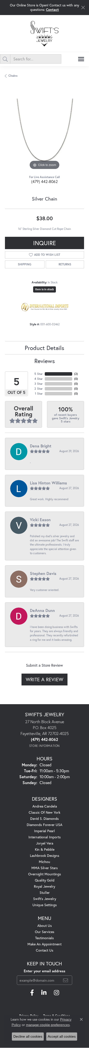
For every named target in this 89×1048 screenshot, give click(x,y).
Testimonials (44, 938)
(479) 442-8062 (44, 181)
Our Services (44, 931)
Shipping (24, 264)
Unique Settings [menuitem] (44, 904)
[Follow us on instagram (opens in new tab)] (56, 993)
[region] (44, 131)
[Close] (83, 7)
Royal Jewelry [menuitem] (44, 886)
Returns (65, 264)
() (76, 374)
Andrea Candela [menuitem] (44, 806)
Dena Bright (40, 445)
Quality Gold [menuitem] (44, 880)
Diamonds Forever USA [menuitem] (44, 824)
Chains (13, 75)
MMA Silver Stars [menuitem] (44, 867)
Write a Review (44, 679)
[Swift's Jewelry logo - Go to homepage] (44, 33)
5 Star (38, 374)
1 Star (39, 393)
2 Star (38, 388)
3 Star (38, 384)
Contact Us (44, 950)
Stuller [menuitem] (45, 892)
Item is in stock (44, 289)
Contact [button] (52, 9)
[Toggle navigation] (81, 59)
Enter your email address (44, 971)
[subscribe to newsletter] (65, 980)
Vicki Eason (40, 519)
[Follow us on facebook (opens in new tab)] (32, 993)
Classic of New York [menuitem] (44, 812)
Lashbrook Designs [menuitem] (44, 855)
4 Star (38, 379)
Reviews (44, 361)
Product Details (44, 348)
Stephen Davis (43, 573)
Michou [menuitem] (44, 861)
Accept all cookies (62, 1036)
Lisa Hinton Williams (48, 482)
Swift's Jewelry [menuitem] (44, 898)
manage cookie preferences (48, 1025)
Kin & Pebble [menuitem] (44, 849)
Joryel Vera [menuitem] (44, 843)
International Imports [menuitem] (44, 837)
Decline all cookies (27, 1036)
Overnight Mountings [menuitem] (44, 874)
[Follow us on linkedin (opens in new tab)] (44, 993)
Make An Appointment (44, 944)
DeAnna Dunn (42, 610)
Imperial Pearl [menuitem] (44, 830)
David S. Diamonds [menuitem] (44, 818)
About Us (44, 925)
